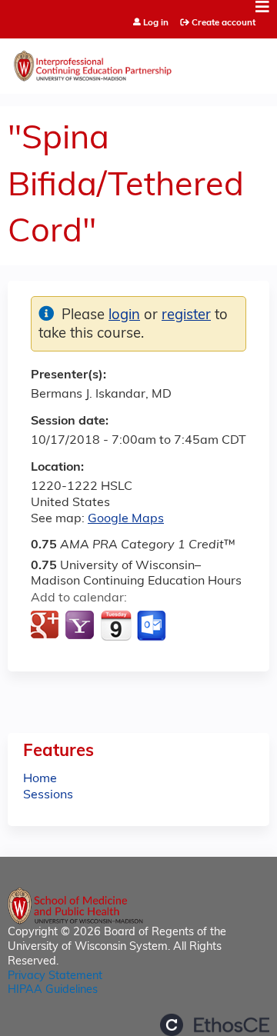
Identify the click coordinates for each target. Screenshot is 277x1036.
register (186, 315)
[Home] (138, 62)
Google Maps (126, 519)
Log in (156, 23)
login (124, 315)
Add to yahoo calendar (81, 626)
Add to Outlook (153, 626)
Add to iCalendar (116, 625)
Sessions (48, 795)
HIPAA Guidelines (53, 990)
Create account (223, 23)
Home (40, 779)
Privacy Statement (55, 976)
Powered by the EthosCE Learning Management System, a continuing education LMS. (214, 1025)
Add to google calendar (46, 626)
